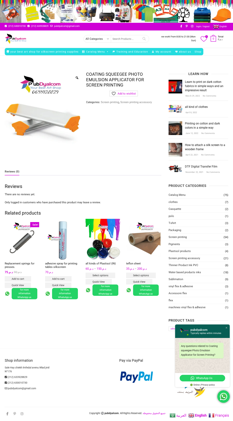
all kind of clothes (196, 107)
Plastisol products (180, 251)
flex (171, 300)
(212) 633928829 (39, 26)
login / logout (203, 26)
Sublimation (176, 279)
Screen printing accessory (136, 102)
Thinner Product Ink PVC (183, 265)
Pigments (174, 244)
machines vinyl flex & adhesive (187, 307)
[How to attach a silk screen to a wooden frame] (175, 145)
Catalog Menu (95, 51)
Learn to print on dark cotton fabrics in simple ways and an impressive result (204, 86)
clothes (173, 202)
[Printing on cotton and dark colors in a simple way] (175, 123)
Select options (100, 275)
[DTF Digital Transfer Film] (175, 166)
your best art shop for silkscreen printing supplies (44, 51)
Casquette (175, 209)
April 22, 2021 (191, 155)
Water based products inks (185, 272)
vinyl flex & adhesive (181, 286)
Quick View (18, 285)
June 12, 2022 (191, 133)
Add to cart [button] (18, 278)
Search (144, 39)
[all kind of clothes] (175, 107)
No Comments (209, 96)
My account (163, 51)
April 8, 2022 (191, 112)
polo (171, 216)
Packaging (175, 230)
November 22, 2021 (194, 172)
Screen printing (110, 102)
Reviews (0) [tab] (12, 171)
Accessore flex (178, 293)
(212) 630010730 (17, 26)
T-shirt (172, 223)
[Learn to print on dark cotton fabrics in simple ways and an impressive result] (175, 82)
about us (185, 51)
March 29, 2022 (192, 96)
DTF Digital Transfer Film (201, 166)
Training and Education (132, 51)
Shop (198, 51)
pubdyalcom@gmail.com (67, 26)
